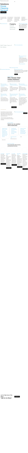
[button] (3, 12)
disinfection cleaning (3, 52)
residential (4, 49)
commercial (8, 49)
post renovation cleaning (9, 50)
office (13, 42)
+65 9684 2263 (2, 119)
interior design (8, 117)
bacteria (16, 71)
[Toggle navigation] (14, 1)
